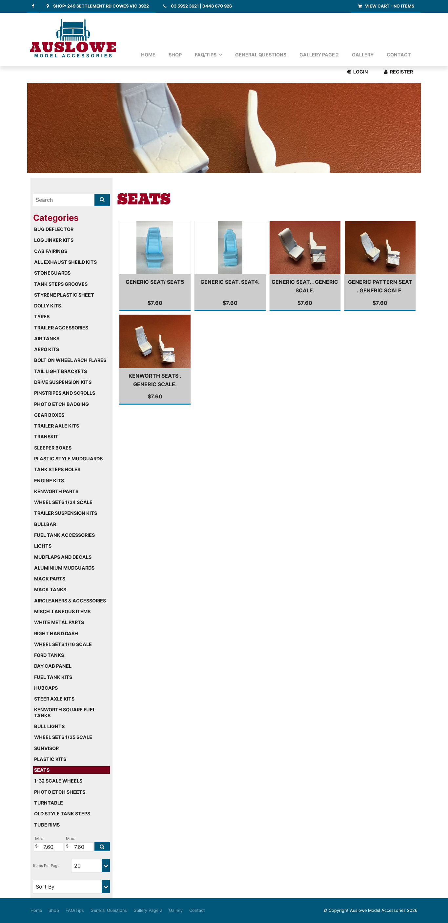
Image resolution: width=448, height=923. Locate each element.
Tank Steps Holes (57, 469)
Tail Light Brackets (60, 371)
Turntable (48, 803)
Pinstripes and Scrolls (64, 393)
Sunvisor (46, 748)
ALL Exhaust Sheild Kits (65, 262)
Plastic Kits (50, 759)
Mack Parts (49, 578)
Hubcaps (46, 688)
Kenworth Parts (56, 491)
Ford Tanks (49, 655)
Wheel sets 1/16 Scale (63, 644)
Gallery (363, 54)
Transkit (46, 436)
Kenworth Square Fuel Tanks (64, 712)
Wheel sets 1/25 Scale (63, 737)
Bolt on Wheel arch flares (70, 360)
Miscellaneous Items (62, 611)
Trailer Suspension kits (65, 513)
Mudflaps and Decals (63, 557)
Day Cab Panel (52, 666)
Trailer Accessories (61, 327)
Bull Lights (49, 726)
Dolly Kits (47, 305)
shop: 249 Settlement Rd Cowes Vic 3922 (101, 6)
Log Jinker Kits (53, 240)
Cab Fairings (50, 251)
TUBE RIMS (47, 825)
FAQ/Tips (205, 54)
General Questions (260, 54)
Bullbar (45, 524)
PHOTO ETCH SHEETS (59, 792)
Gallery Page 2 (319, 54)
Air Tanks (46, 338)
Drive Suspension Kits (63, 382)
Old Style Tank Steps (62, 813)
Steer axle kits (54, 699)
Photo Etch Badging (61, 404)
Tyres (42, 316)
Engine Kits (49, 480)
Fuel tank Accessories (64, 535)
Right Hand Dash (56, 633)
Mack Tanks (50, 589)
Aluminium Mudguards (64, 568)
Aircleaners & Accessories (70, 600)
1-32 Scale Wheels (58, 781)
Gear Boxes (49, 415)
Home (148, 54)
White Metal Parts (59, 622)
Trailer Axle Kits (56, 426)
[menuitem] (36, 910)
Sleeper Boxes (52, 448)
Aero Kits (46, 349)
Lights (42, 546)
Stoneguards (52, 273)
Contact (399, 54)
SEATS (42, 770)
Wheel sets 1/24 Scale (63, 502)
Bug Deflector (53, 229)
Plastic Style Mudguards (68, 458)
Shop (175, 54)
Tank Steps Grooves (61, 284)
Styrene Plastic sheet (64, 295)
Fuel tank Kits (53, 677)
